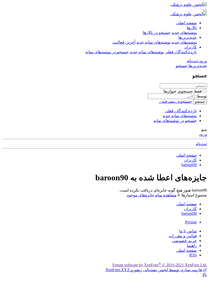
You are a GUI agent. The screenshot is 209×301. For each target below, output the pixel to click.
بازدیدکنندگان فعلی (181, 52)
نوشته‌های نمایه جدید (153, 42)
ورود (203, 134)
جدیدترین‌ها (187, 37)
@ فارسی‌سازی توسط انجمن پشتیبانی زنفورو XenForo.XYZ (156, 270)
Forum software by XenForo (159, 265)
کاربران (190, 47)
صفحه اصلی (186, 23)
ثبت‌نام (201, 144)
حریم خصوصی (184, 241)
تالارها (192, 28)
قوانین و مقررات (183, 236)
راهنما (192, 245)
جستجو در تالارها (157, 32)
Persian (191, 222)
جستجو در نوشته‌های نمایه (107, 52)
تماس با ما (188, 231)
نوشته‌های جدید (184, 32)
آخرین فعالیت (123, 42)
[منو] (205, 10)
